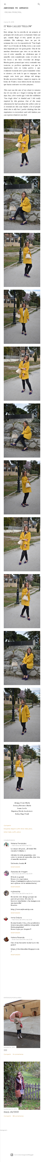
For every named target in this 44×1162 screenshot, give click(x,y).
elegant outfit (15, 829)
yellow (19, 832)
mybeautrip (15, 892)
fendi (22, 829)
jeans (30, 829)
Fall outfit (11, 1111)
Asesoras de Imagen (19, 872)
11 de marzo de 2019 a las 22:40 (22, 893)
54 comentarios (18, 1054)
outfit (14, 832)
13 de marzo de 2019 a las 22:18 (22, 939)
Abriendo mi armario (16, 8)
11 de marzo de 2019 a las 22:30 (22, 873)
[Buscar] (38, 3)
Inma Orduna (16, 918)
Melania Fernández (18, 843)
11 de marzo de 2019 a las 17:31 (21, 845)
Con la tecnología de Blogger (24, 1155)
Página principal (13, 12)
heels (26, 829)
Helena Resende (18, 937)
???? (5, 1050)
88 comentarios (18, 1116)
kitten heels (7, 832)
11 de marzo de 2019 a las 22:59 (22, 919)
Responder (15, 867)
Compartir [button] (7, 825)
